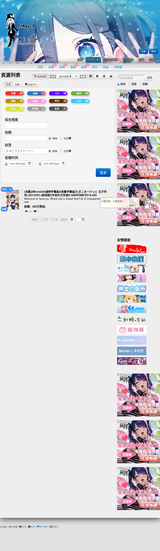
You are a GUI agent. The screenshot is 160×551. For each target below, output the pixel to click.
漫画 (74, 66)
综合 (122, 84)
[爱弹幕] (131, 329)
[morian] (131, 351)
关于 (33, 526)
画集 (85, 66)
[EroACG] (131, 278)
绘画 (105, 67)
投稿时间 (11, 157)
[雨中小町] (131, 258)
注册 (143, 51)
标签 (8, 145)
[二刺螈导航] (131, 319)
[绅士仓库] (131, 268)
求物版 (153, 59)
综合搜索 (11, 119)
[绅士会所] (131, 288)
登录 (153, 51)
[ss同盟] (131, 308)
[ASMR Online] (131, 340)
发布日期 (64, 76)
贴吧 (54, 526)
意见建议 (128, 59)
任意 (66, 138)
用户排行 (43, 526)
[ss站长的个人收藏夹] (131, 298)
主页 (80, 59)
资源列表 (93, 59)
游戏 (63, 66)
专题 (17, 84)
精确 (54, 138)
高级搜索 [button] (42, 76)
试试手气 (32, 84)
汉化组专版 (110, 59)
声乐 (95, 67)
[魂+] (131, 248)
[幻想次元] (131, 360)
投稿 (141, 59)
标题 (8, 132)
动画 (52, 66)
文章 (40, 67)
